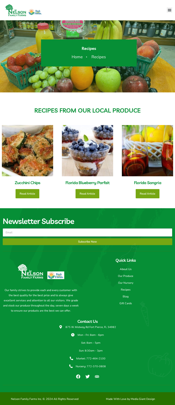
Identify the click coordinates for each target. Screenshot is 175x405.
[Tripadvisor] (97, 376)
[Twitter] (87, 376)
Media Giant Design (143, 399)
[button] (169, 10)
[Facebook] (78, 376)
